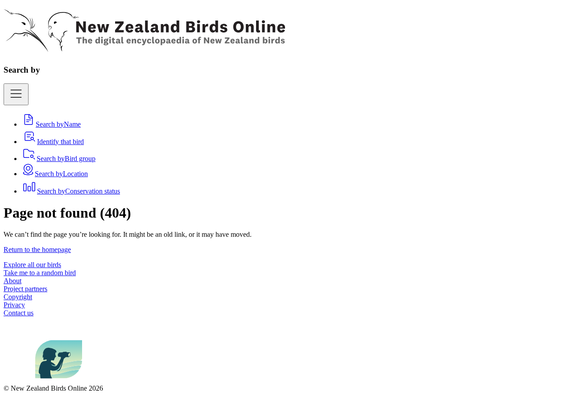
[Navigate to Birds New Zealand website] (58, 380)
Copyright (18, 297)
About (12, 281)
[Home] (144, 47)
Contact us (18, 313)
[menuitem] (51, 124)
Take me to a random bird (40, 272)
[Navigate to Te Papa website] (19, 380)
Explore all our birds (32, 264)
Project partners (25, 289)
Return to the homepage (37, 249)
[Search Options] (16, 94)
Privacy (14, 305)
